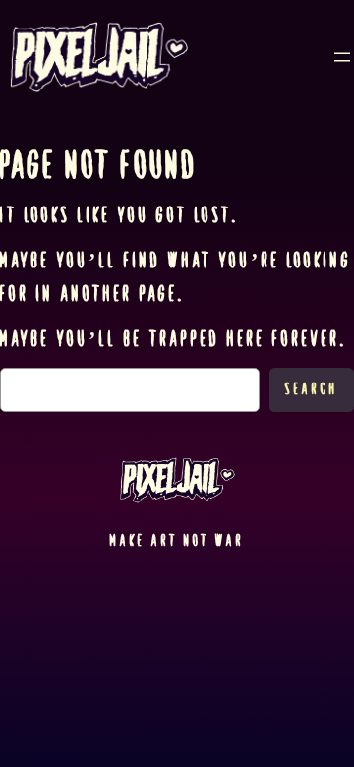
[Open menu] (342, 57)
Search (311, 389)
